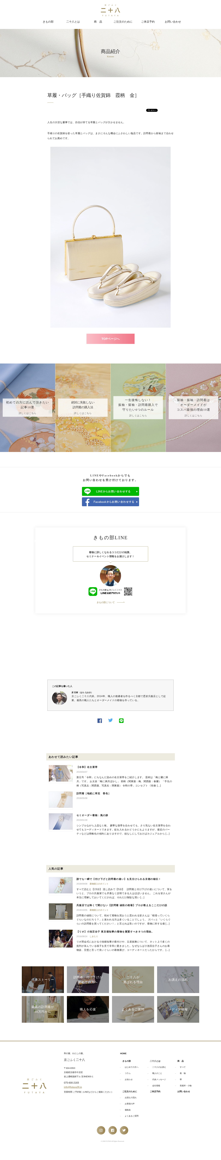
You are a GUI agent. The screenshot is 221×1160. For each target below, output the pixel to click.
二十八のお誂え (159, 1067)
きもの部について (106, 602)
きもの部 (48, 21)
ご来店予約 (148, 21)
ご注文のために (123, 21)
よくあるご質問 (131, 1116)
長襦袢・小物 (186, 1085)
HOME (123, 1053)
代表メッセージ (159, 1079)
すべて (183, 1067)
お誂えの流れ (131, 1097)
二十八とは (73, 21)
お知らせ (129, 1079)
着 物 (183, 1073)
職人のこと (157, 1073)
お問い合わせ (173, 21)
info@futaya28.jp (73, 1087)
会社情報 (156, 1085)
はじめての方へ (131, 1067)
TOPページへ (110, 338)
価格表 (128, 1110)
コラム (128, 1073)
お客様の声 (130, 1104)
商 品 (98, 21)
